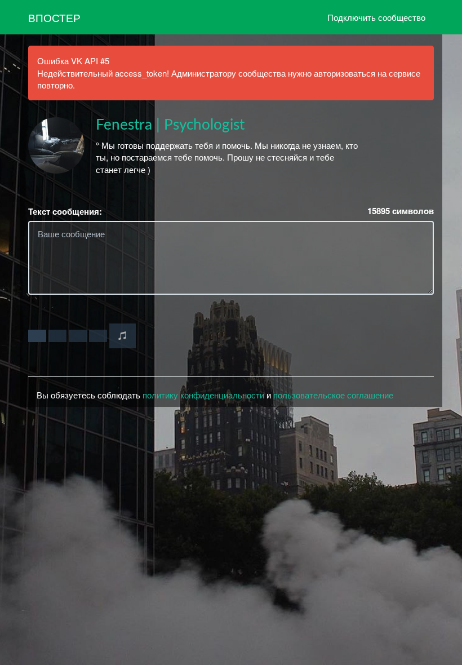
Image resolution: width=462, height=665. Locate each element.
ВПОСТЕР (54, 17)
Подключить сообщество (376, 17)
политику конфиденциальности (203, 395)
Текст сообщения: (65, 212)
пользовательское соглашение (333, 395)
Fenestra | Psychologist (170, 125)
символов (400, 211)
